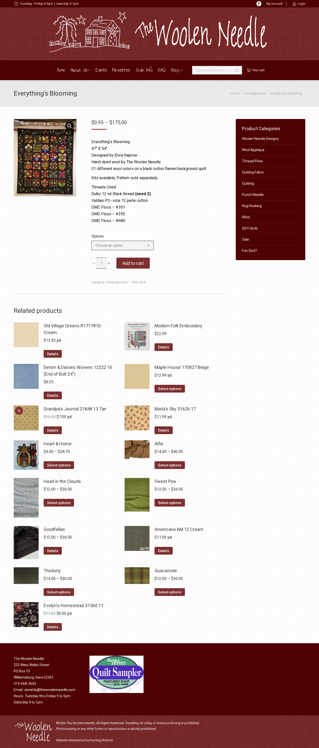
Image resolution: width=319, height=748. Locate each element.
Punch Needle (253, 195)
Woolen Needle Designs (260, 139)
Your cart (258, 70)
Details (52, 354)
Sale (245, 239)
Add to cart (133, 263)
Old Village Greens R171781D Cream (72, 329)
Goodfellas (54, 529)
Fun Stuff (249, 251)
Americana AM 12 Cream (179, 529)
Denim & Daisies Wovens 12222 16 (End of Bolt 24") (78, 371)
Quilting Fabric (253, 172)
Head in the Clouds (62, 481)
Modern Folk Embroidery (178, 325)
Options (97, 236)
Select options (169, 389)
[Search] (237, 70)
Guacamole (166, 570)
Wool (246, 217)
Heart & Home (58, 443)
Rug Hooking (252, 206)
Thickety (52, 570)
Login (301, 3)
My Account (274, 3)
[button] (69, 125)
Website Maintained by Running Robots (84, 740)
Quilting (248, 183)
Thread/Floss (252, 161)
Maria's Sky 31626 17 (175, 408)
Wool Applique (253, 150)
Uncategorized (116, 282)
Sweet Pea (165, 481)
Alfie (159, 443)
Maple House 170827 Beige (182, 367)
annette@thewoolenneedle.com (49, 690)
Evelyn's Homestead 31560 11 (73, 605)
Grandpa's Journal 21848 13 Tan (75, 408)
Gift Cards (250, 228)
